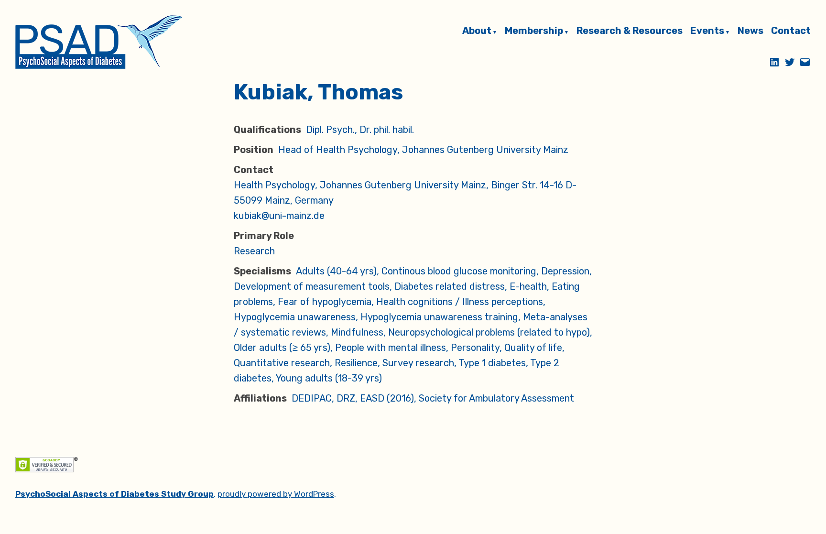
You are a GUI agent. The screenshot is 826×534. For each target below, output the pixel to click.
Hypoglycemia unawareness (295, 317)
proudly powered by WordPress (275, 494)
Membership (534, 31)
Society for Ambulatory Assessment (496, 398)
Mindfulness (357, 332)
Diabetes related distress (449, 286)
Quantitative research (282, 363)
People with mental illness (390, 347)
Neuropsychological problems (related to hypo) (489, 332)
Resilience (356, 363)
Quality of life (533, 347)
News (750, 31)
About (476, 31)
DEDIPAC (312, 398)
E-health (528, 286)
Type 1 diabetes (492, 363)
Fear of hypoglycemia (324, 301)
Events (707, 31)
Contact (791, 31)
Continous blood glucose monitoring (458, 271)
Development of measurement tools (312, 286)
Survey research (418, 363)
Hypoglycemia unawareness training (439, 317)
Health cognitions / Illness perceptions (459, 301)
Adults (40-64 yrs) (336, 271)
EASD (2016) (387, 398)
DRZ (346, 398)
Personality (475, 347)
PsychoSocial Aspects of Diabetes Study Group (114, 494)
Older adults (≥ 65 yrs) (282, 347)
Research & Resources (629, 31)
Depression (565, 271)
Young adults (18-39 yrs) (329, 378)
